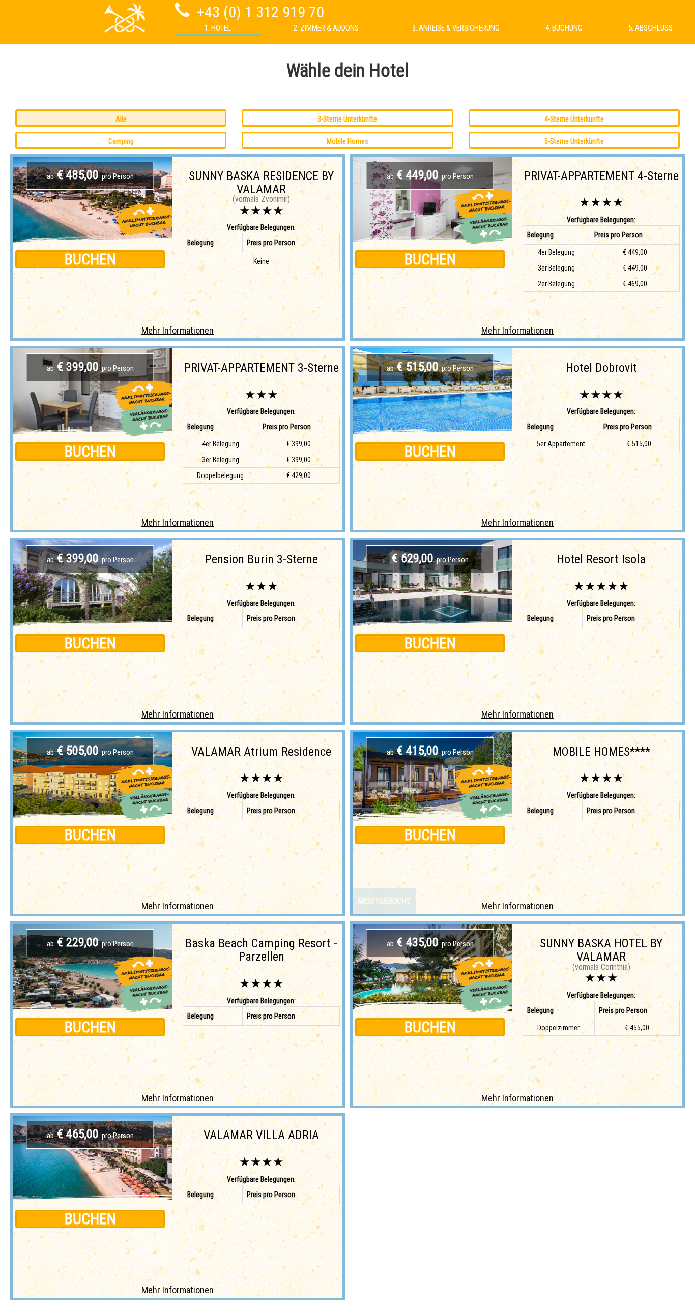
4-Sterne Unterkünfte (574, 119)
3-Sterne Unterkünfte (347, 119)
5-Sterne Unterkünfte (574, 141)
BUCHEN (90, 259)
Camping (121, 141)
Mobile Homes (347, 141)
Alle (121, 119)
